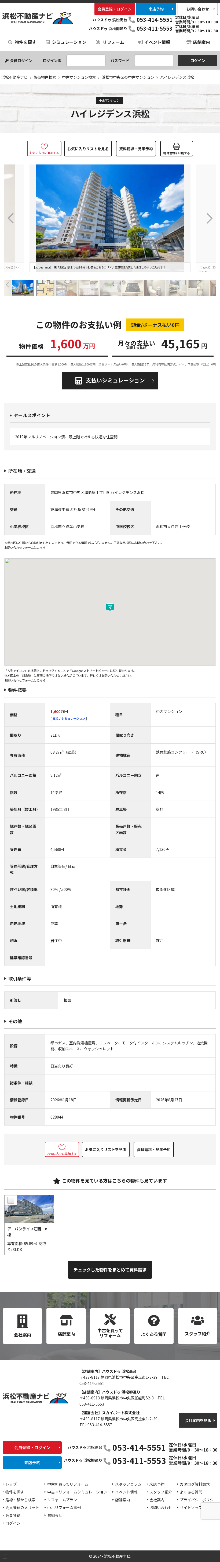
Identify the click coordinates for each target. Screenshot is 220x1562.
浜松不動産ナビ (37, 18)
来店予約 (156, 9)
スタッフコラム (128, 1484)
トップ (11, 1484)
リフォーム (113, 42)
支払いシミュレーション (115, 380)
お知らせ (54, 1515)
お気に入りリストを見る (88, 148)
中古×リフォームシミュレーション (77, 1492)
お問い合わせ (197, 9)
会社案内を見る (198, 1420)
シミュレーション (68, 42)
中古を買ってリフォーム (67, 1484)
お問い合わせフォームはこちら (25, 547)
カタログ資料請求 (195, 1484)
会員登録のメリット (22, 1507)
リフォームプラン (62, 1499)
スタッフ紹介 (160, 1492)
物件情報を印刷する (176, 153)
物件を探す (25, 42)
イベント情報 (157, 42)
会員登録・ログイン (114, 9)
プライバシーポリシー (198, 1499)
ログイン (12, 1523)
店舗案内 (201, 42)
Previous (11, 218)
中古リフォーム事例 (64, 1507)
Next (209, 218)
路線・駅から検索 (20, 1499)
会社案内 (156, 1499)
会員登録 (12, 1515)
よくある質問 (191, 1492)
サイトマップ (191, 1507)
